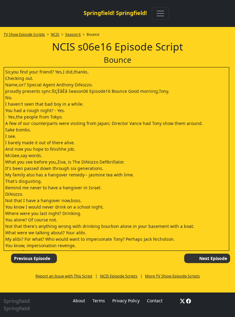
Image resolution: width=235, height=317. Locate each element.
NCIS (55, 34)
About (79, 301)
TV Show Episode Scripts (24, 34)
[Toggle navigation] (160, 13)
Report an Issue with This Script (63, 276)
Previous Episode (32, 258)
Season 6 (73, 34)
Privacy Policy (126, 301)
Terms (98, 301)
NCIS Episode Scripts (118, 276)
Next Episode (213, 258)
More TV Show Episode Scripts (172, 276)
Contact (154, 301)
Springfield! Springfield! (115, 13)
